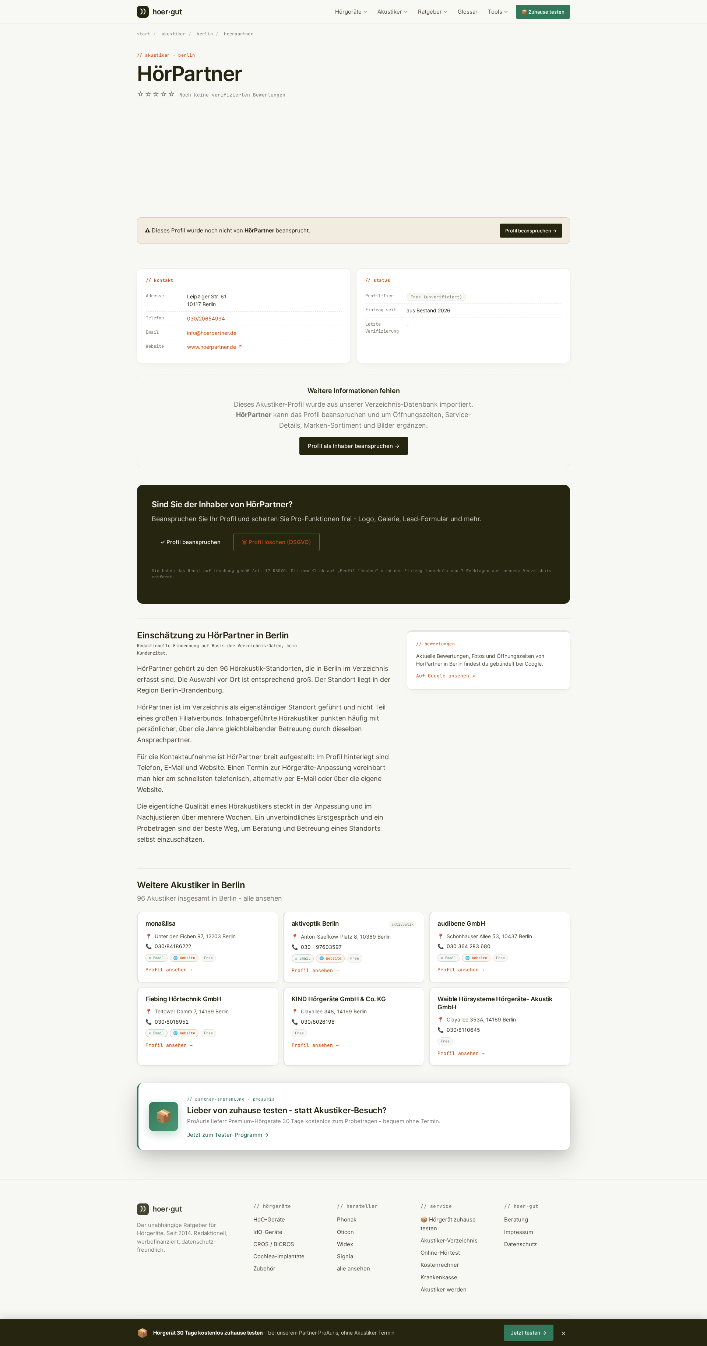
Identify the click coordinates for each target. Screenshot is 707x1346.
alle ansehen (262, 898)
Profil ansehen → (169, 970)
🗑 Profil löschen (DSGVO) (276, 542)
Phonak (346, 1219)
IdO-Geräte (267, 1231)
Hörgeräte (348, 11)
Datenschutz (520, 1244)
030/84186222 (173, 946)
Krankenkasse (439, 1277)
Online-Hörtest (440, 1252)
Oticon (345, 1231)
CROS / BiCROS (273, 1244)
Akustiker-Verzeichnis (449, 1240)
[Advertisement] (353, 158)
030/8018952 (172, 1022)
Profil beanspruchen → (531, 231)
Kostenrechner (440, 1264)
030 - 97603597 (321, 947)
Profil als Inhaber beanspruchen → (354, 445)
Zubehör (264, 1268)
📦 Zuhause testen (542, 12)
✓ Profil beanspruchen (190, 542)
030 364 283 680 (468, 946)
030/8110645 (463, 1030)
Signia (345, 1256)
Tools (495, 11)
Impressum (518, 1231)
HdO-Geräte (269, 1219)
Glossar (468, 11)
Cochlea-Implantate (279, 1256)
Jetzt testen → (528, 1332)
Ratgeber (430, 11)
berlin (204, 34)
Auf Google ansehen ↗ (445, 676)
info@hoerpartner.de (211, 333)
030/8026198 (318, 1022)
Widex (345, 1244)
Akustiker (389, 11)
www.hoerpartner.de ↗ (214, 347)
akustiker (174, 34)
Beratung (516, 1219)
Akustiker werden (444, 1289)
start (143, 34)
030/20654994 (206, 318)
